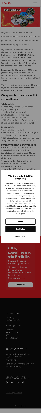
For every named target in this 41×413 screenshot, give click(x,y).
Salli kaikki (20, 229)
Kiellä (20, 222)
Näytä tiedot (20, 236)
